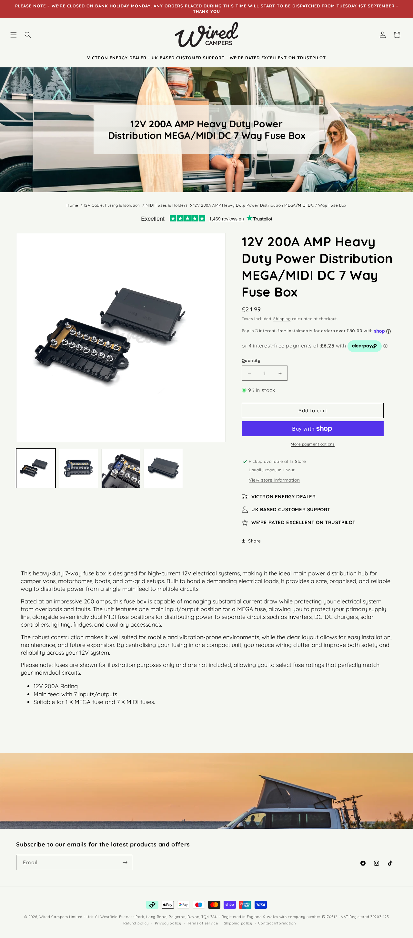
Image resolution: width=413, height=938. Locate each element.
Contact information (277, 923)
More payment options (313, 444)
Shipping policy (238, 923)
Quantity (251, 360)
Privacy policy (168, 923)
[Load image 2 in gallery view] (78, 468)
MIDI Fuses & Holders (167, 205)
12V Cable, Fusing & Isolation (112, 205)
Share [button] (254, 541)
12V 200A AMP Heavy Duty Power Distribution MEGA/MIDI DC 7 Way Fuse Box (270, 205)
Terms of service (202, 923)
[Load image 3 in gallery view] (121, 468)
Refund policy (136, 923)
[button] (13, 35)
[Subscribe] (125, 862)
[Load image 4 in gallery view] (163, 468)
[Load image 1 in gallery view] (35, 468)
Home (72, 205)
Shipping (282, 318)
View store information (274, 480)
